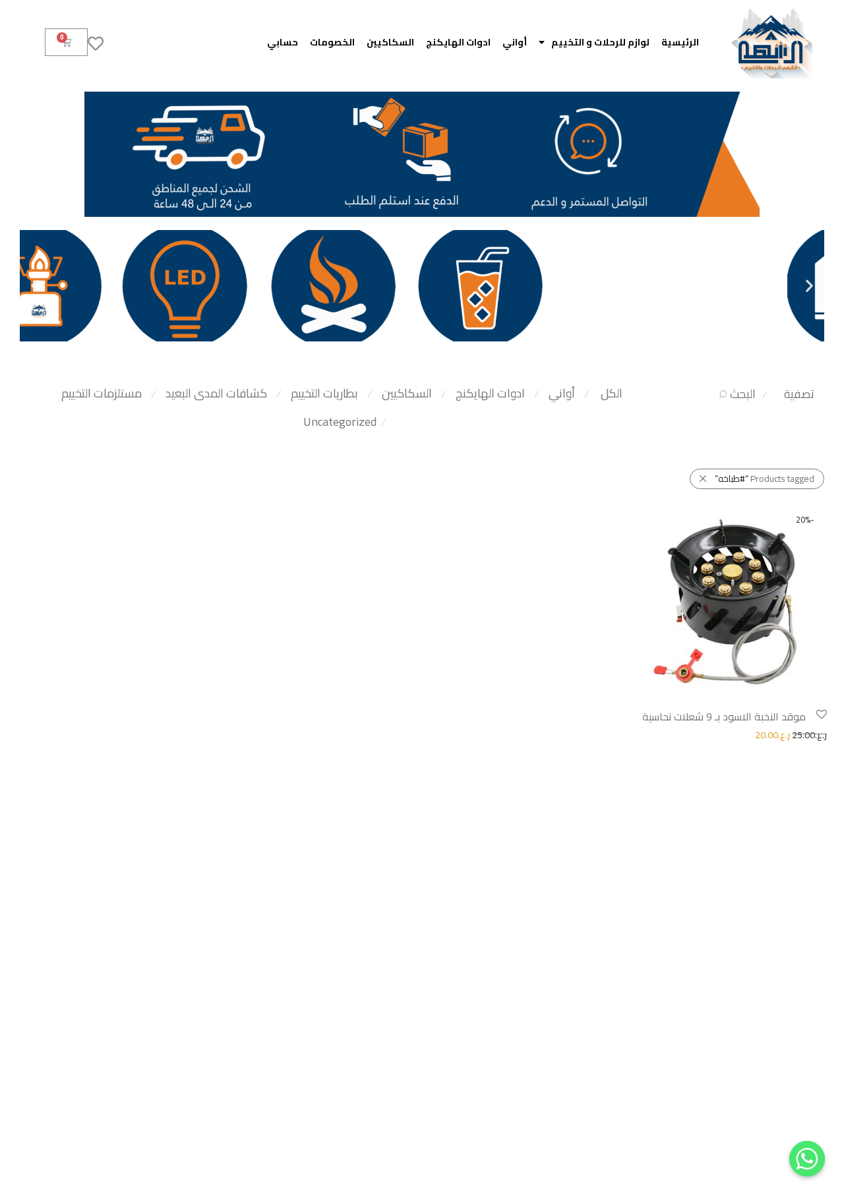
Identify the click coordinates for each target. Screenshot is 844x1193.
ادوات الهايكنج (458, 42)
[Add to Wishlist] (820, 714)
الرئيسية (680, 42)
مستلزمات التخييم (101, 393)
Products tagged (764, 478)
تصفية (799, 394)
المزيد (637, 734)
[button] (809, 285)
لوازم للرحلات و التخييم (600, 42)
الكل (611, 393)
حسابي (282, 42)
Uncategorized (340, 421)
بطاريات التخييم (324, 393)
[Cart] (66, 42)
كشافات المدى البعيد (216, 393)
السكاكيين (390, 42)
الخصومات (332, 42)
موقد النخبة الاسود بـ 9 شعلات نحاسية (724, 716)
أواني (514, 42)
